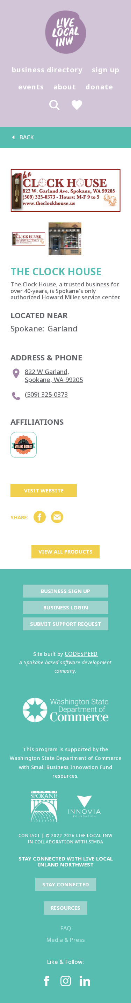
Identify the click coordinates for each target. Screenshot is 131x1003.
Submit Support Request (65, 623)
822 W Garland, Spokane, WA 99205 (54, 376)
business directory (47, 69)
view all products (65, 551)
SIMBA (96, 842)
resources (65, 907)
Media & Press (65, 940)
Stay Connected (65, 884)
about (64, 86)
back (27, 137)
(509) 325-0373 (46, 394)
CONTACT (29, 836)
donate (99, 86)
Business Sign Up (65, 590)
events (31, 86)
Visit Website (44, 490)
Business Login (65, 607)
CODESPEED (81, 654)
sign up (105, 69)
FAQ (65, 928)
